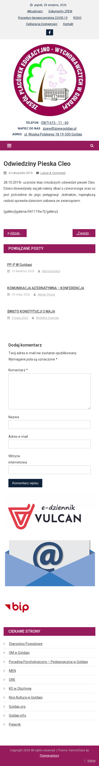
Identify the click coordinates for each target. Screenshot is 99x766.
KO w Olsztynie (20, 688)
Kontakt (68, 24)
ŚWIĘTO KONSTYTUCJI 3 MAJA (31, 311)
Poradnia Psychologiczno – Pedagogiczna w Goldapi (48, 662)
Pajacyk (15, 724)
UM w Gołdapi (19, 653)
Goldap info (17, 715)
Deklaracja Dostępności (41, 24)
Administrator (51, 271)
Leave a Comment (53, 173)
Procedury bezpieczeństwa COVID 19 (43, 17)
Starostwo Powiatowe (26, 644)
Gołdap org (17, 706)
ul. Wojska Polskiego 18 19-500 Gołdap (53, 134)
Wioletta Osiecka (47, 318)
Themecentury (49, 755)
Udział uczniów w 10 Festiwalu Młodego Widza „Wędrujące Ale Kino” (18, 233)
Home (91, 760)
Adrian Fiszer (46, 294)
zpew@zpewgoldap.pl (59, 128)
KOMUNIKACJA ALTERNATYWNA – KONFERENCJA (45, 288)
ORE (12, 680)
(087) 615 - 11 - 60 (54, 122)
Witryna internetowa (17, 459)
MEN (12, 671)
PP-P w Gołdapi (19, 265)
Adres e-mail (18, 436)
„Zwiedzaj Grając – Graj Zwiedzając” (86, 233)
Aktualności (35, 11)
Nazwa (13, 417)
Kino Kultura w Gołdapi (26, 697)
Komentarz (18, 370)
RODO (77, 17)
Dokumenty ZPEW (60, 11)
